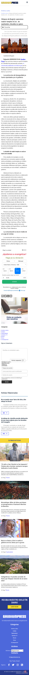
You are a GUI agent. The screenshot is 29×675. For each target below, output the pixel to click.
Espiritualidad (4, 333)
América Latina (5, 11)
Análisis (3, 332)
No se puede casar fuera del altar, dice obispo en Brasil (13, 400)
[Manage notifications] (25, 671)
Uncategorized (4, 339)
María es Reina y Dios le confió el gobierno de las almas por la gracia (12, 541)
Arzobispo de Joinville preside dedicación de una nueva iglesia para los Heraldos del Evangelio (14, 420)
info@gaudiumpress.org (14, 657)
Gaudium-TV (4, 335)
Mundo (3, 336)
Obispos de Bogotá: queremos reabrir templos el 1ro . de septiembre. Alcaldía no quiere (12, 21)
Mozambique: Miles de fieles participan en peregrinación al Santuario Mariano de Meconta (13, 504)
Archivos (8, 651)
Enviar (7, 382)
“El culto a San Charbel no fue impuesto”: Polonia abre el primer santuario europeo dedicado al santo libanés (14, 466)
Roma (2, 338)
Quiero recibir (14, 607)
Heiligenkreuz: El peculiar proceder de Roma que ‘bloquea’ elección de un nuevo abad (14, 579)
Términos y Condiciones (22, 672)
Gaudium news (4, 13)
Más (4, 413)
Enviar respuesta (16, 360)
